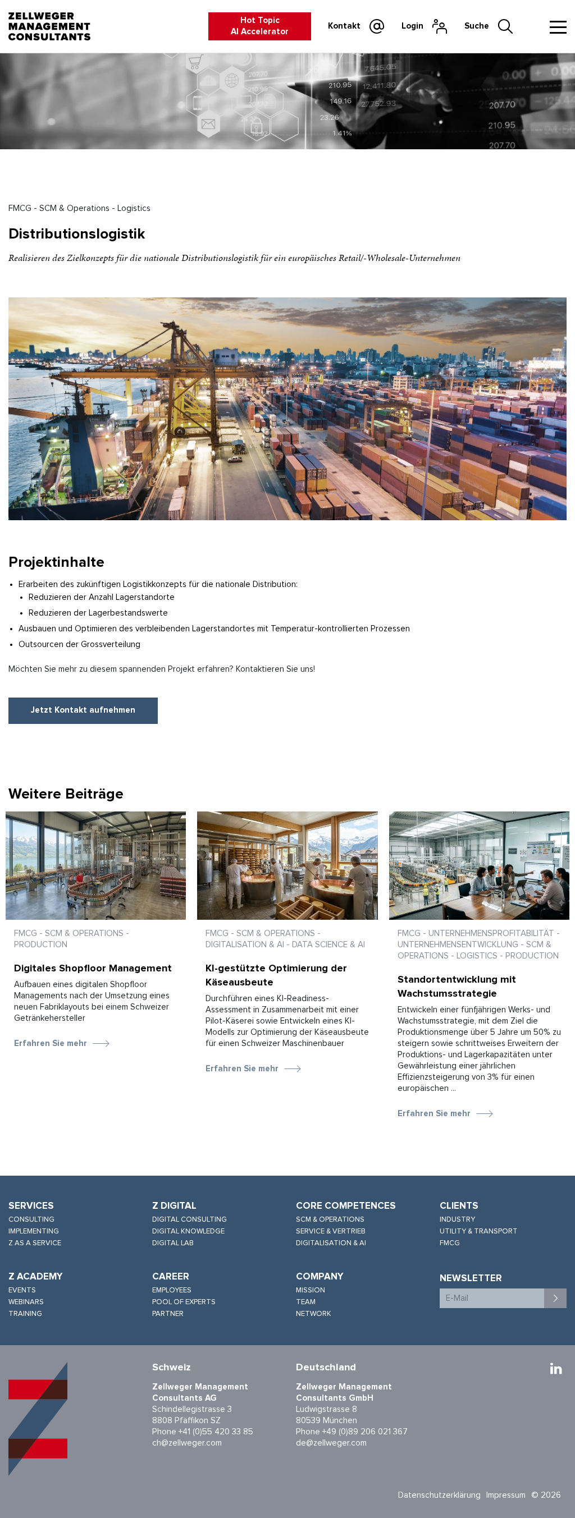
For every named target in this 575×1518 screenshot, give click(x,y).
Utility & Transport (479, 1231)
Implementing (33, 1231)
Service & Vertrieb (331, 1231)
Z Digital (174, 1206)
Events (22, 1290)
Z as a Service (34, 1243)
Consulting (31, 1219)
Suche (476, 26)
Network (313, 1314)
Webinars (26, 1302)
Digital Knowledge (188, 1231)
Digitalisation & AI (331, 1243)
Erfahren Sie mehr (50, 1043)
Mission (310, 1290)
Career (170, 1277)
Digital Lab (173, 1243)
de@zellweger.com (331, 1443)
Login (412, 26)
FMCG (450, 1243)
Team (306, 1302)
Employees (171, 1290)
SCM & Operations (330, 1219)
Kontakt (344, 26)
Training (25, 1314)
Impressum (506, 1495)
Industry (457, 1219)
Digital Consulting (189, 1219)
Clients (459, 1206)
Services (31, 1206)
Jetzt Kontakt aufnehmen (83, 710)
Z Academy (35, 1277)
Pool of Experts (184, 1302)
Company (320, 1277)
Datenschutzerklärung (439, 1495)
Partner (168, 1314)
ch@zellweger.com (187, 1443)
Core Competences (346, 1206)
